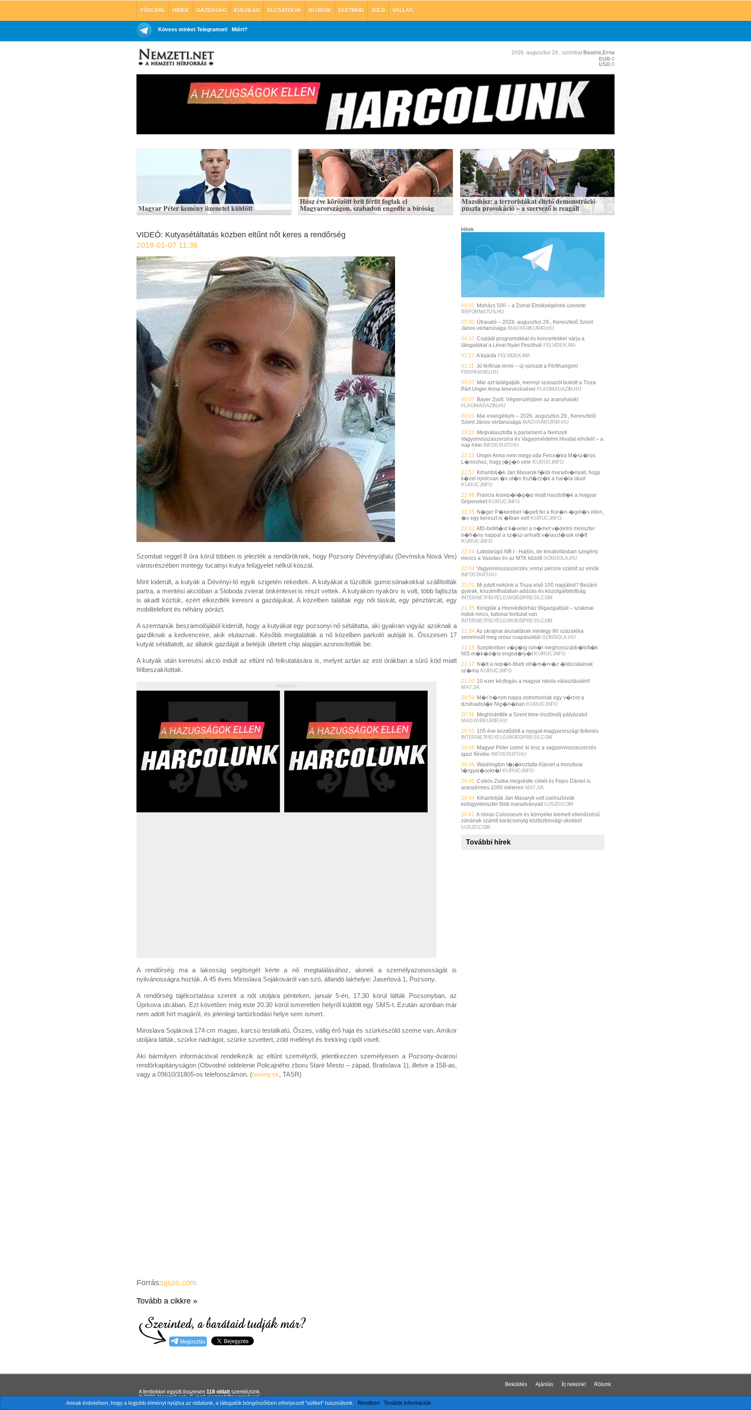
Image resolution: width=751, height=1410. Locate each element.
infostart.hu (500, 445)
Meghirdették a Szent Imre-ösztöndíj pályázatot (532, 715)
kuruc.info (547, 462)
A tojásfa (486, 355)
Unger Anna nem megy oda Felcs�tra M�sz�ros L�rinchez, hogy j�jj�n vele (528, 458)
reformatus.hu (482, 312)
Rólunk (602, 1384)
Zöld (378, 10)
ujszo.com (178, 1282)
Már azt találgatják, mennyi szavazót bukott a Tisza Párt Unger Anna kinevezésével (528, 385)
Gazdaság (211, 10)
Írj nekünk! (574, 1384)
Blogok (320, 10)
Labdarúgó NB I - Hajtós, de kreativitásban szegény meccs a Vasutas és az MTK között (529, 555)
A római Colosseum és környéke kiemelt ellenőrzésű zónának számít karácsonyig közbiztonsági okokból (530, 817)
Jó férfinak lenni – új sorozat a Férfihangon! (527, 366)
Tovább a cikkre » (166, 1301)
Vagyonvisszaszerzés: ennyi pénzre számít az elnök (538, 568)
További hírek (488, 842)
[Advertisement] (209, 895)
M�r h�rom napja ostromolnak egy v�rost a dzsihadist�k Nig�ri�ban (522, 701)
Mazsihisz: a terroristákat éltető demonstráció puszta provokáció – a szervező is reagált (528, 205)
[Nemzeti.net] (175, 57)
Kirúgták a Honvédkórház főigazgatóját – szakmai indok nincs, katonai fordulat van (527, 611)
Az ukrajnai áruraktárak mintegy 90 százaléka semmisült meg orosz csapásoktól (522, 634)
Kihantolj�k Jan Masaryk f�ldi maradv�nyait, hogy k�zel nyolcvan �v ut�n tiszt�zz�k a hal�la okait (530, 475)
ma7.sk (470, 687)
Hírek (181, 10)
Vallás (402, 10)
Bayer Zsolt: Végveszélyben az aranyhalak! (527, 399)
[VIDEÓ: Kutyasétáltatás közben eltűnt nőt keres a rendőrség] (265, 539)
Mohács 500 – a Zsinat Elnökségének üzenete (531, 306)
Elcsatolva (284, 10)
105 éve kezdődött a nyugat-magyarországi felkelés (537, 731)
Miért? (239, 30)
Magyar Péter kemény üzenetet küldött (195, 208)
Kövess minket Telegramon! (193, 30)
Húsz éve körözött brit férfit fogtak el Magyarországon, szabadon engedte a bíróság (367, 205)
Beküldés (516, 1384)
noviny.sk (265, 1074)
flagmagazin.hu (559, 389)
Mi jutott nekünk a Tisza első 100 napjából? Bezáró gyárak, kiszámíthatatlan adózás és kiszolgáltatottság (529, 588)
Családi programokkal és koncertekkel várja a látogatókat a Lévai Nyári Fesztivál (523, 342)
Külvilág (247, 10)
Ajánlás (544, 1384)
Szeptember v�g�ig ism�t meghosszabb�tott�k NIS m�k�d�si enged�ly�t (529, 651)
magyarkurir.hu (531, 328)
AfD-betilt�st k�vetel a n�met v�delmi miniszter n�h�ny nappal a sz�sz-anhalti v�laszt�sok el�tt (528, 531)
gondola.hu (560, 558)
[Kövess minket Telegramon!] (533, 296)
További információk (407, 1403)
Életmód (351, 10)
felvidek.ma (559, 345)
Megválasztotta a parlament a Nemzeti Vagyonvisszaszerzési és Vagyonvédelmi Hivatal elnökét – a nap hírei (532, 438)
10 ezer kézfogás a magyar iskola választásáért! (533, 681)
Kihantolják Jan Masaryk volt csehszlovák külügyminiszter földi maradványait (518, 801)
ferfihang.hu (479, 372)
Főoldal (152, 10)
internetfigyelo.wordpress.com (506, 598)
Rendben (369, 1403)
